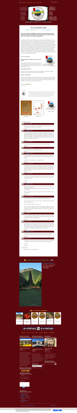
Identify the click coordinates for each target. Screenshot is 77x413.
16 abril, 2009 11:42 (30, 147)
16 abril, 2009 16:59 (31, 163)
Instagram (41, 332)
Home (20, 2)
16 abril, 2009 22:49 (29, 221)
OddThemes (55, 405)
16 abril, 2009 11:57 (31, 153)
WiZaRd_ (25, 221)
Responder (25, 140)
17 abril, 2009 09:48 (31, 231)
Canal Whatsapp (51, 332)
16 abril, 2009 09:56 (31, 130)
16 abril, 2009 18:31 (28, 213)
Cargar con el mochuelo (57, 321)
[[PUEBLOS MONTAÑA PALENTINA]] (26, 346)
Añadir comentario (25, 247)
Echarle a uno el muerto (42, 321)
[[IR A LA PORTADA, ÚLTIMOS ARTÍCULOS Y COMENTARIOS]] (38, 329)
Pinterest (46, 332)
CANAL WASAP (39, 2)
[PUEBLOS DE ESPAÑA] (38, 347)
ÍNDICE (24, 2)
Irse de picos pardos (35, 321)
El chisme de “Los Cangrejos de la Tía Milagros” (27, 322)
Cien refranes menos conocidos (19, 321)
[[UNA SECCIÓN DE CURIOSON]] (51, 346)
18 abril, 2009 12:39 (29, 238)
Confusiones (49, 29)
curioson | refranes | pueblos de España (29, 405)
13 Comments (40, 29)
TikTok (37, 332)
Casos (45, 29)
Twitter (28, 332)
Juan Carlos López (26, 163)
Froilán (25, 213)
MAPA (34, 2)
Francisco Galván (26, 147)
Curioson (25, 130)
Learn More (55, 410)
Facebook (23, 332)
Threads (32, 332)
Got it (60, 410)
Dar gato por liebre (24, 400)
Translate (41, 367)
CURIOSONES (29, 2)
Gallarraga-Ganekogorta (48, 263)
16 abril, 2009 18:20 (31, 196)
